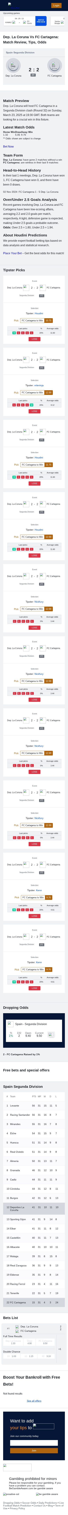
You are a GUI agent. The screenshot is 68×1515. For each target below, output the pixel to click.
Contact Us (39, 1505)
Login (56, 5)
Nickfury (39, 601)
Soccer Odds (29, 1502)
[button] (61, 1349)
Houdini (39, 313)
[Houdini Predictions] (17, 1467)
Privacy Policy (17, 1508)
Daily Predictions (48, 1502)
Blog (50, 1505)
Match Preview (41, 21)
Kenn (39, 890)
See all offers (34, 1400)
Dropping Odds (11, 1502)
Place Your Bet (12, 253)
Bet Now (8, 146)
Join (34, 1450)
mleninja (39, 385)
